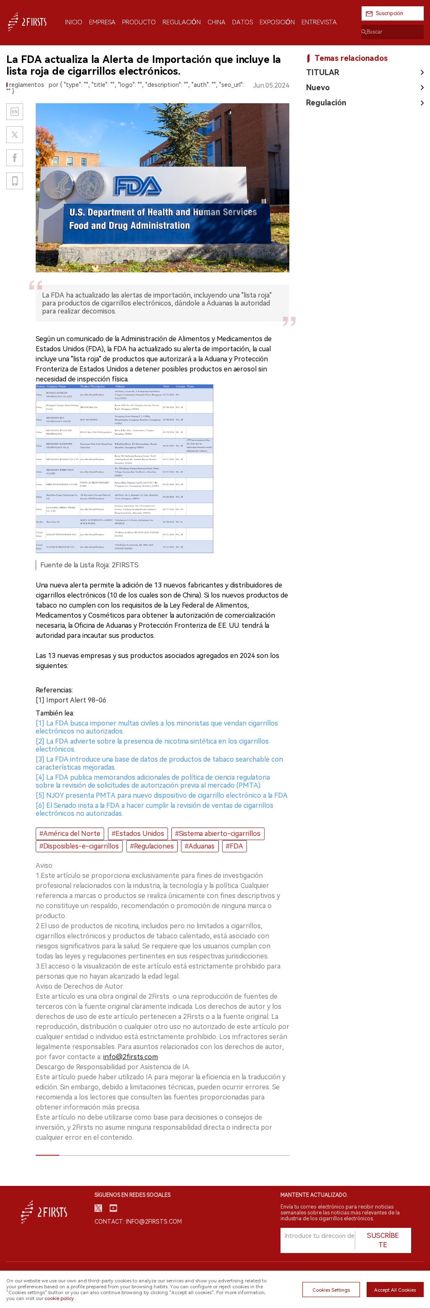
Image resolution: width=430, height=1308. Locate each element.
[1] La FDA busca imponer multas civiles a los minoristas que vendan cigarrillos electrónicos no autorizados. (157, 727)
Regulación (326, 102)
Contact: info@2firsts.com (138, 1221)
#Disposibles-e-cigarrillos (79, 846)
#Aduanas (200, 846)
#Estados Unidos (138, 834)
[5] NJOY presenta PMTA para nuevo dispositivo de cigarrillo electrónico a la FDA (162, 795)
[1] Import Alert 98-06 (71, 700)
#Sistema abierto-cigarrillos (217, 834)
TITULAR (322, 72)
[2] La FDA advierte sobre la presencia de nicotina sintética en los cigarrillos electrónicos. (152, 745)
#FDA (234, 846)
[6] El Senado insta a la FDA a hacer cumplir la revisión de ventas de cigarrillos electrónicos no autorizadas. (154, 809)
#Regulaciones (152, 846)
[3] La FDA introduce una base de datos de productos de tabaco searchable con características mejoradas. (159, 763)
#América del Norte (69, 834)
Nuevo (318, 87)
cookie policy (59, 1298)
